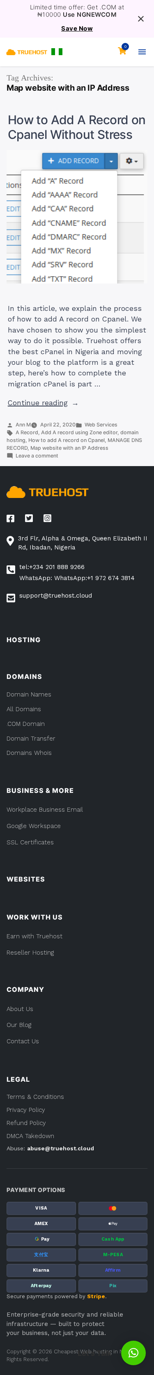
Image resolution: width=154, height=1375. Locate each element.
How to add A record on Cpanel (66, 440)
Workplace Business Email (45, 809)
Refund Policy (26, 1123)
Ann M (23, 425)
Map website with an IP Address (69, 448)
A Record (27, 432)
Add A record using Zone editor (79, 432)
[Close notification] (141, 19)
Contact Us (23, 1041)
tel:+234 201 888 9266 (52, 567)
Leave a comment (37, 456)
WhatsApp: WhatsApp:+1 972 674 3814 (77, 578)
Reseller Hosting (30, 952)
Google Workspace (34, 826)
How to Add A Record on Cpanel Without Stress (77, 127)
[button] (56, 51)
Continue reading (43, 403)
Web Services (101, 425)
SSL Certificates (30, 842)
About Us (20, 1009)
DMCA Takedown (30, 1136)
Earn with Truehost (34, 936)
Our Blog (19, 1025)
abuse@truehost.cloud (60, 1148)
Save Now (77, 28)
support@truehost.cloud (55, 595)
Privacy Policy (26, 1110)
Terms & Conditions (35, 1096)
